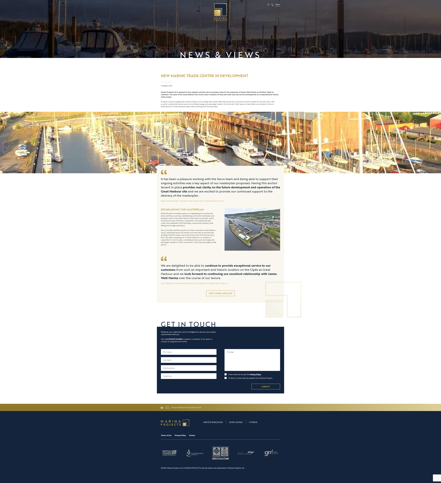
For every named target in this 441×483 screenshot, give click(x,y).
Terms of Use (166, 435)
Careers (192, 435)
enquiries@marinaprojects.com (186, 407)
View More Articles (220, 293)
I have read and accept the (244, 374)
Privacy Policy (255, 374)
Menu (278, 4)
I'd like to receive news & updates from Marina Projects (250, 378)
